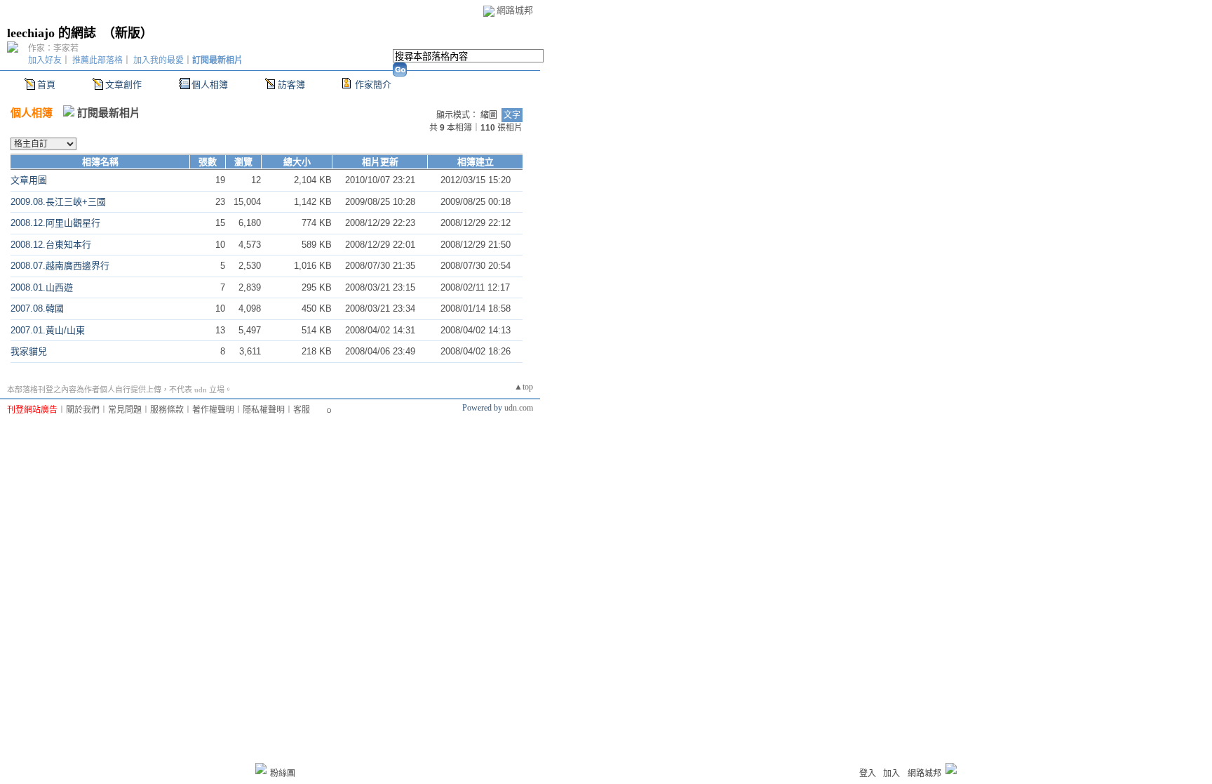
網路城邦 (515, 10)
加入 (891, 773)
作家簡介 (373, 84)
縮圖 (488, 115)
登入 (867, 773)
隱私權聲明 (264, 410)
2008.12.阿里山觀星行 (55, 223)
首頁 (46, 84)
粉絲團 (282, 773)
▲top (523, 387)
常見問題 (125, 410)
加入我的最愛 (158, 60)
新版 (127, 33)
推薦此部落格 (97, 60)
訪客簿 (291, 84)
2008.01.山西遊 (42, 287)
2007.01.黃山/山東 (48, 330)
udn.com (518, 408)
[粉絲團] (261, 768)
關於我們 (83, 410)
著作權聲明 (213, 410)
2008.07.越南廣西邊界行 (60, 265)
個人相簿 (209, 84)
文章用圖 (29, 180)
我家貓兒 (29, 351)
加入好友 (45, 60)
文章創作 (123, 84)
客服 (301, 410)
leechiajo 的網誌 (51, 33)
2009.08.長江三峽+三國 (58, 202)
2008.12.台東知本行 (51, 244)
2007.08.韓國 (37, 308)
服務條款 (167, 410)
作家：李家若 (53, 48)
